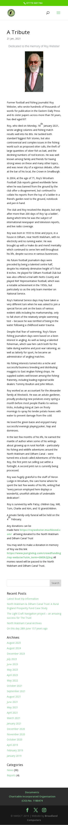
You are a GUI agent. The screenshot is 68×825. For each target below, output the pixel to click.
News (10, 770)
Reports (11, 775)
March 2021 (13, 718)
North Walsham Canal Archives (24, 623)
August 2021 (14, 696)
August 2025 (14, 642)
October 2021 (14, 685)
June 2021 (12, 702)
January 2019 (14, 755)
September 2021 (16, 691)
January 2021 (14, 723)
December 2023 (16, 653)
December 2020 (16, 728)
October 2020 (14, 739)
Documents (32, 792)
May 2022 (12, 680)
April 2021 (12, 712)
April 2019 (12, 745)
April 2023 (12, 675)
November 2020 (16, 734)
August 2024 (14, 648)
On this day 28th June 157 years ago (27, 628)
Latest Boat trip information (23, 598)
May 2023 (12, 669)
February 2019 (15, 750)
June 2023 (12, 664)
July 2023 (12, 659)
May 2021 (12, 707)
